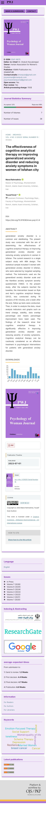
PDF (12, 445)
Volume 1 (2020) (12, 599)
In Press (9, 582)
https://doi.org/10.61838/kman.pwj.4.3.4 (23, 220)
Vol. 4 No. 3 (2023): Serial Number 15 (22, 137)
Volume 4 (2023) (13, 592)
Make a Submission (14, 11)
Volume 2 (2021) (12, 597)
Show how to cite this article (19, 540)
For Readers (8, 702)
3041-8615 (15, 59)
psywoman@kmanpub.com (15, 77)
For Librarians (9, 710)
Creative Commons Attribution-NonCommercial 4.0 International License (23, 520)
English (7, 567)
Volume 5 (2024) (13, 589)
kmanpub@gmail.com (27, 75)
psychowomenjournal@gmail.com (18, 80)
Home (8, 135)
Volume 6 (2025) (13, 587)
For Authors (8, 706)
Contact (31, 11)
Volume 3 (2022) (12, 594)
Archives (17, 135)
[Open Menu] (2, 2)
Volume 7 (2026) (12, 584)
